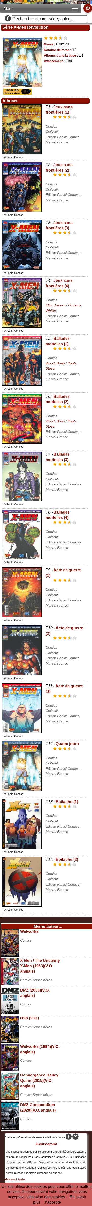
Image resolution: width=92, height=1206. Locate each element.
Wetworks (29, 932)
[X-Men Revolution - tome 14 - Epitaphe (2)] (22, 905)
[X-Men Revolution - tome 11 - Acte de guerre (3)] (22, 732)
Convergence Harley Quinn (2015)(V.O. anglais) (39, 1080)
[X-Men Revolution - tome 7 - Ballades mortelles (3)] (22, 500)
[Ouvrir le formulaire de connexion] (87, 8)
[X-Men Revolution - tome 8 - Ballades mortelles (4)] (22, 558)
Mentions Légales (15, 1179)
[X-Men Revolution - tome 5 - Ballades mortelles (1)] (22, 384)
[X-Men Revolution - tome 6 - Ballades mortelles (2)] (22, 442)
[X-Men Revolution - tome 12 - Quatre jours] (22, 789)
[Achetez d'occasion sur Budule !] (17, 93)
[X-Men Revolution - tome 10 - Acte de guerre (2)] (22, 674)
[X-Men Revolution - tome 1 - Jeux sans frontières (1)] (22, 153)
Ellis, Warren (55, 305)
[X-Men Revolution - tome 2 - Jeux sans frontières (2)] (22, 210)
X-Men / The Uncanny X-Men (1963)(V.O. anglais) (40, 966)
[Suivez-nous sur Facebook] (8, 19)
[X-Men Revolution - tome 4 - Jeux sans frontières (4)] (22, 326)
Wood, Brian (55, 363)
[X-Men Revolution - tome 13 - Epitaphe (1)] (22, 847)
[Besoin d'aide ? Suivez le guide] (75, 1137)
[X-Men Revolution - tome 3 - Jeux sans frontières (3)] (22, 268)
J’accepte (52, 1202)
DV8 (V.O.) (29, 1018)
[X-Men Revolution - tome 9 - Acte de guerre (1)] (22, 616)
